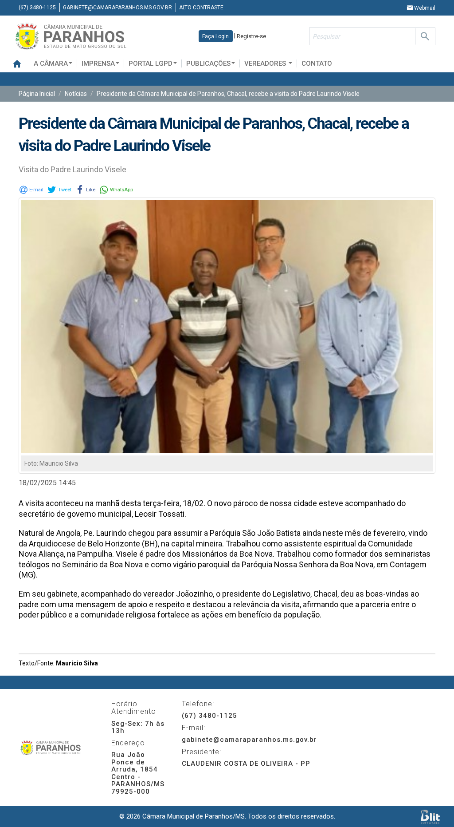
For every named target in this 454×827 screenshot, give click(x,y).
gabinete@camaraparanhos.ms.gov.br (117, 7)
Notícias (76, 93)
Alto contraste (201, 7)
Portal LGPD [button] (150, 63)
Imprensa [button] (98, 63)
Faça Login (215, 36)
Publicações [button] (208, 63)
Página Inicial (37, 93)
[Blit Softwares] (430, 816)
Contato (316, 63)
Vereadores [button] (266, 63)
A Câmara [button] (51, 63)
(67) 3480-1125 (37, 7)
